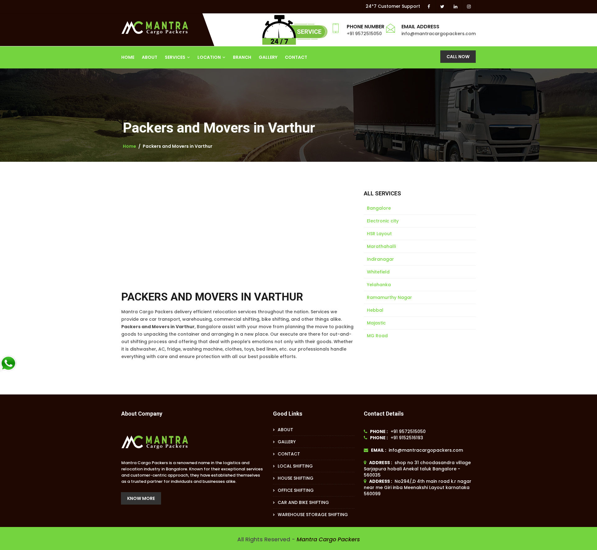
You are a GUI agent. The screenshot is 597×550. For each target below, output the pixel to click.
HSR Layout (379, 234)
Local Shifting (295, 466)
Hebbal (375, 310)
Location (209, 57)
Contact (296, 57)
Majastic (376, 323)
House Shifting (295, 478)
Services (175, 57)
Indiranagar (380, 259)
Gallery (268, 57)
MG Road (377, 336)
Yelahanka (379, 285)
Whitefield (378, 272)
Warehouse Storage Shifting (313, 514)
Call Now (458, 57)
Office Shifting (296, 490)
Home (127, 57)
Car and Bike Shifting (303, 502)
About (149, 57)
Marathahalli (381, 246)
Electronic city (383, 221)
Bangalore (379, 208)
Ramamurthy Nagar (389, 297)
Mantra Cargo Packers (328, 539)
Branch (242, 57)
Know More (141, 498)
